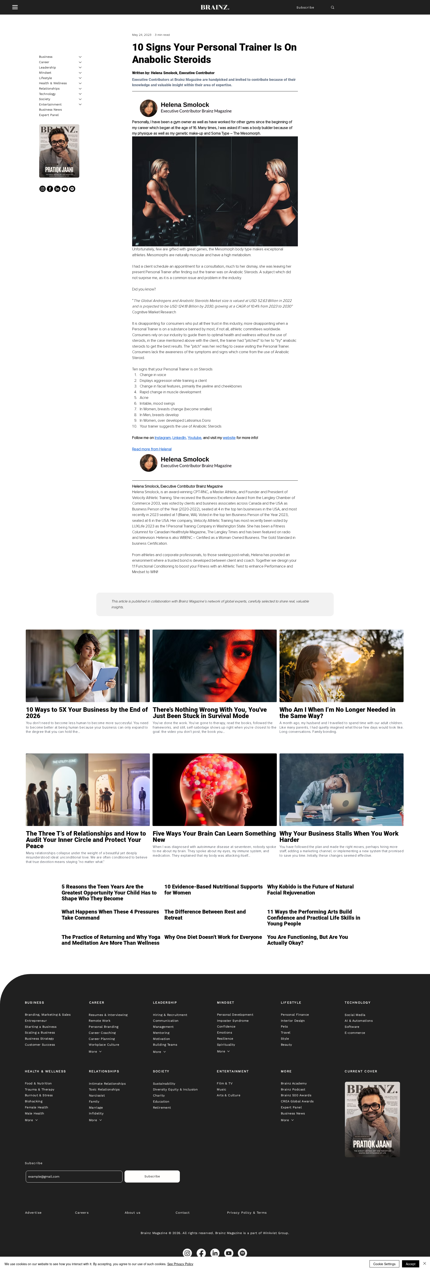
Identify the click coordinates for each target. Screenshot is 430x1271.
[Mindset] (80, 72)
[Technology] (80, 94)
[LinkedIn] (57, 189)
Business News (50, 109)
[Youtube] (65, 189)
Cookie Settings (384, 1264)
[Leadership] (80, 67)
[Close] (424, 1263)
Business (45, 56)
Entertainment (50, 104)
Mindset (45, 72)
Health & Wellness (53, 83)
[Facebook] (50, 189)
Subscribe (305, 7)
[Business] (80, 57)
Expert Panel (49, 115)
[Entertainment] (80, 104)
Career (44, 62)
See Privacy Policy (180, 1264)
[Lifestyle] (80, 78)
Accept (410, 1264)
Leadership (47, 67)
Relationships (49, 88)
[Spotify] (72, 189)
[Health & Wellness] (80, 83)
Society (44, 99)
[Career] (80, 62)
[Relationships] (80, 88)
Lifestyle (45, 78)
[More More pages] (100, 1051)
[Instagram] (42, 189)
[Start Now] (88, 729)
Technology (47, 93)
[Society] (80, 99)
